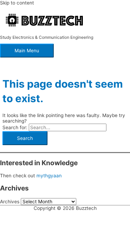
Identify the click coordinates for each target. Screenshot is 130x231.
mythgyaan (49, 175)
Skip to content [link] (17, 3)
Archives (9, 201)
